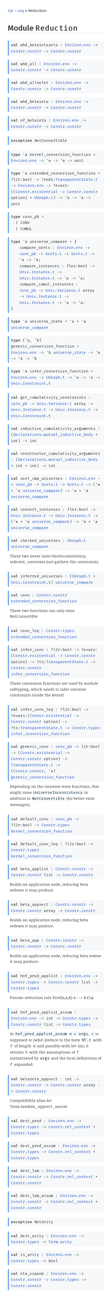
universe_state (69, 352)
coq (20, 10)
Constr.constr (26, 51)
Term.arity (60, 1242)
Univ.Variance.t (62, 290)
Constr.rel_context (69, 1126)
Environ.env (78, 45)
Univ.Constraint (28, 383)
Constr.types (60, 630)
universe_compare (29, 327)
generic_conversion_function (42, 777)
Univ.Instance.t (37, 272)
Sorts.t (53, 253)
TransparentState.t (76, 179)
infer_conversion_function (40, 674)
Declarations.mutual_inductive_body (53, 434)
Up (10, 10)
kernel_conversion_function (41, 831)
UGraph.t (43, 197)
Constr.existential (37, 191)
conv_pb (28, 253)
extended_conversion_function (44, 601)
